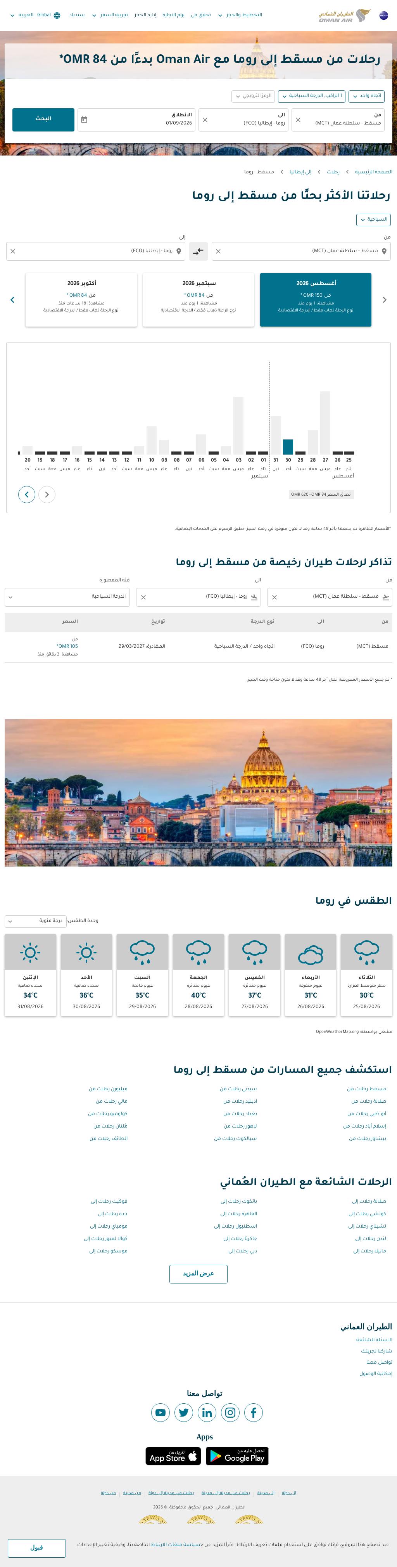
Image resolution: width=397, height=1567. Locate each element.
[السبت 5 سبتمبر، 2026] (214, 453)
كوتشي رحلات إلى (367, 1214)
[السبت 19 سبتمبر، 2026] (40, 453)
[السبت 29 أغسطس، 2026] (300, 453)
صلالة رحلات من (368, 1102)
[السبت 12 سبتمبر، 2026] (127, 453)
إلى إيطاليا (300, 172)
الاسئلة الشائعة (374, 1340)
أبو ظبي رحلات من (366, 1114)
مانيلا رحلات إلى (369, 1251)
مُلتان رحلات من (110, 1126)
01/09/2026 (179, 123)
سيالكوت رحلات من (235, 1139)
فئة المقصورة (114, 580)
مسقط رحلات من (366, 1089)
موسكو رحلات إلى (108, 1251)
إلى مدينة (265, 1493)
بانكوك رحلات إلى (239, 1202)
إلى (182, 237)
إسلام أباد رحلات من (364, 1126)
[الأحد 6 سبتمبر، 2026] (201, 444)
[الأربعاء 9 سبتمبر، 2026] (164, 447)
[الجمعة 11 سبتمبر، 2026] (139, 450)
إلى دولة (289, 1493)
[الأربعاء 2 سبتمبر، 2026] (251, 453)
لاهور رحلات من (240, 1126)
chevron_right (12, 300)
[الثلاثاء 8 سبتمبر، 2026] (176, 453)
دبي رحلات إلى (242, 1251)
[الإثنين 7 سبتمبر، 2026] (189, 453)
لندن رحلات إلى (370, 1239)
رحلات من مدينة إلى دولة (171, 1493)
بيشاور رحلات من (367, 1139)
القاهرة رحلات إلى (238, 1214)
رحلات (333, 172)
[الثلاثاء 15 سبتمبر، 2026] (90, 453)
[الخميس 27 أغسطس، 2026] (325, 423)
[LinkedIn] (207, 1412)
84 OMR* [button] (83, 60)
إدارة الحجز (145, 15)
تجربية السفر (109, 15)
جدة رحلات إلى (113, 1214)
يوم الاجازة (173, 15)
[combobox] (342, 124)
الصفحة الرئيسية (373, 172)
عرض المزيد (198, 1274)
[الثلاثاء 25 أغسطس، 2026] (349, 453)
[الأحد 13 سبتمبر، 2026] (114, 453)
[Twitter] (183, 1412)
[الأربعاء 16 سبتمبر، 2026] (77, 450)
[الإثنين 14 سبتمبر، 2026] (102, 453)
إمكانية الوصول (375, 1374)
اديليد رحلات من (240, 1102)
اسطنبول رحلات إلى (235, 1227)
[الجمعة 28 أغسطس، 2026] (313, 442)
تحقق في (201, 15)
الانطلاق (181, 115)
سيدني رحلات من (238, 1089)
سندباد (77, 15)
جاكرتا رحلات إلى (240, 1239)
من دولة (108, 1493)
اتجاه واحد (370, 96)
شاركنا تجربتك (376, 1351)
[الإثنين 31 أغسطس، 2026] (276, 435)
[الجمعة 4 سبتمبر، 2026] (226, 450)
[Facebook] (253, 1412)
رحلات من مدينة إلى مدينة (226, 1493)
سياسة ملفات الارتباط (175, 1545)
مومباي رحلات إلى (109, 1227)
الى (281, 115)
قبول (36, 1548)
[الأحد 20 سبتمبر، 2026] (27, 450)
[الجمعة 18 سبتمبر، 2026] (52, 453)
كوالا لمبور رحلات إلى (106, 1239)
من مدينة (132, 1493)
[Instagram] (230, 1412)
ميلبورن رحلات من (108, 1089)
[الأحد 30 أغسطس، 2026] (288, 447)
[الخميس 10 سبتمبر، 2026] (152, 440)
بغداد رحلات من (240, 1114)
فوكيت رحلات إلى (109, 1202)
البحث (43, 119)
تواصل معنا (379, 1363)
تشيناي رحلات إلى (367, 1227)
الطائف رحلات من (109, 1139)
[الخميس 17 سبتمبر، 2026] (65, 453)
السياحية (377, 220)
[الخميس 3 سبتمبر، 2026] (238, 426)
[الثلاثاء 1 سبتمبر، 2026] (263, 453)
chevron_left (384, 300)
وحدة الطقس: (82, 921)
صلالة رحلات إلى (369, 1202)
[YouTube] (160, 1412)
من (377, 115)
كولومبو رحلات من (108, 1114)
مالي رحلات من (112, 1102)
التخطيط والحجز (239, 15)
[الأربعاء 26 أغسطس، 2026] (338, 453)
